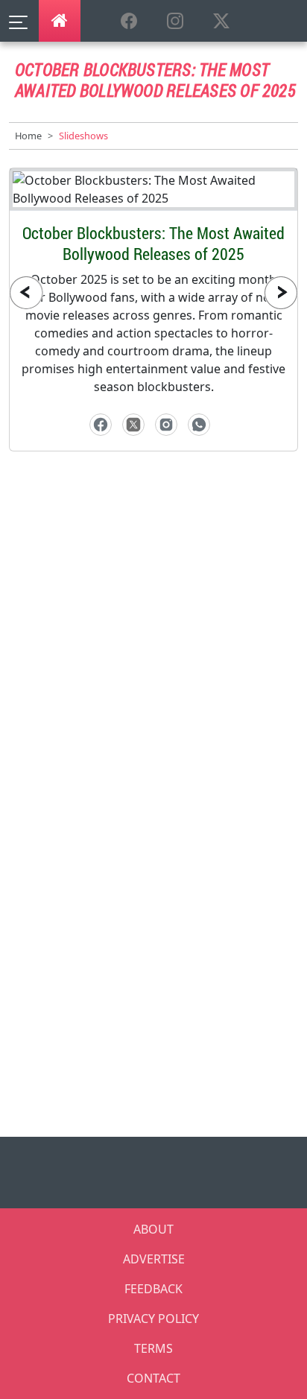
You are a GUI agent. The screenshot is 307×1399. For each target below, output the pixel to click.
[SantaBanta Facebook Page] (129, 21)
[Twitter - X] (133, 424)
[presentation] (26, 292)
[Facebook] (100, 424)
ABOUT (153, 1229)
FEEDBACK (153, 1289)
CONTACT (153, 1378)
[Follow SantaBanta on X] (221, 21)
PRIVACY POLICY (153, 1318)
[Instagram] (166, 424)
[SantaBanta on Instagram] (175, 21)
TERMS (153, 1348)
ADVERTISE (154, 1259)
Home (28, 135)
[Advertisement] (153, 640)
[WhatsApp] (199, 424)
